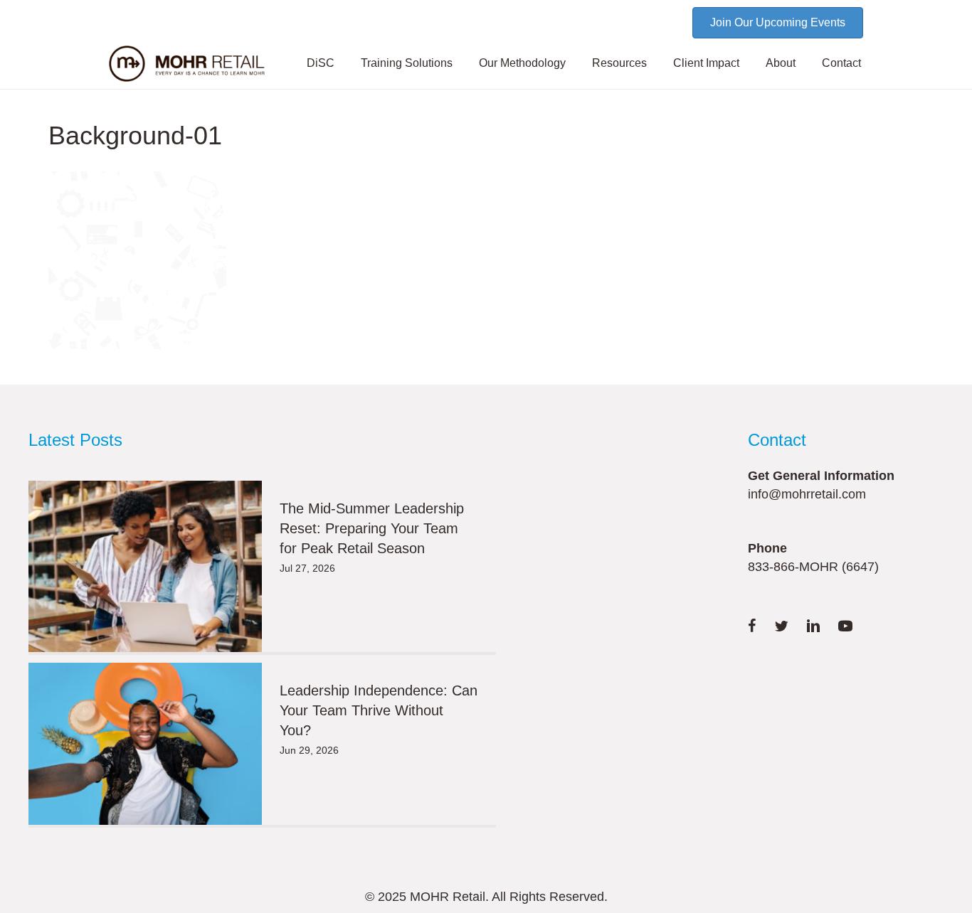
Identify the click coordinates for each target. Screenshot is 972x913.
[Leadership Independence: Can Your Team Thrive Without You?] (145, 744)
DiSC (320, 63)
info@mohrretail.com (807, 494)
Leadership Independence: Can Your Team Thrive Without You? (378, 710)
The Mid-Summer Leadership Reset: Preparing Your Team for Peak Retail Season (372, 528)
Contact (841, 63)
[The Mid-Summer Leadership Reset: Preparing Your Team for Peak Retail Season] (145, 566)
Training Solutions (407, 63)
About (781, 63)
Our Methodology (522, 63)
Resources (619, 63)
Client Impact (706, 63)
